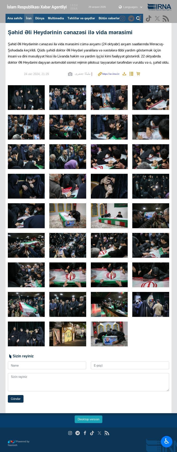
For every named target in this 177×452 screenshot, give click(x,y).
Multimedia (56, 18)
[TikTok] (149, 19)
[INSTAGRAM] (123, 19)
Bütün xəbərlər (109, 18)
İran (29, 18)
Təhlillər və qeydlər (81, 18)
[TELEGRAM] (132, 19)
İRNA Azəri (42, 6)
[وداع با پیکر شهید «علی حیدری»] (26, 97)
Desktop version (88, 419)
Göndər (16, 399)
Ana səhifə (14, 18)
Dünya (39, 18)
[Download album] (124, 74)
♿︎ (166, 441)
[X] (158, 19)
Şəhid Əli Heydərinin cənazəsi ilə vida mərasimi (70, 32)
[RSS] (166, 19)
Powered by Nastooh (19, 443)
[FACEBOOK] (140, 19)
